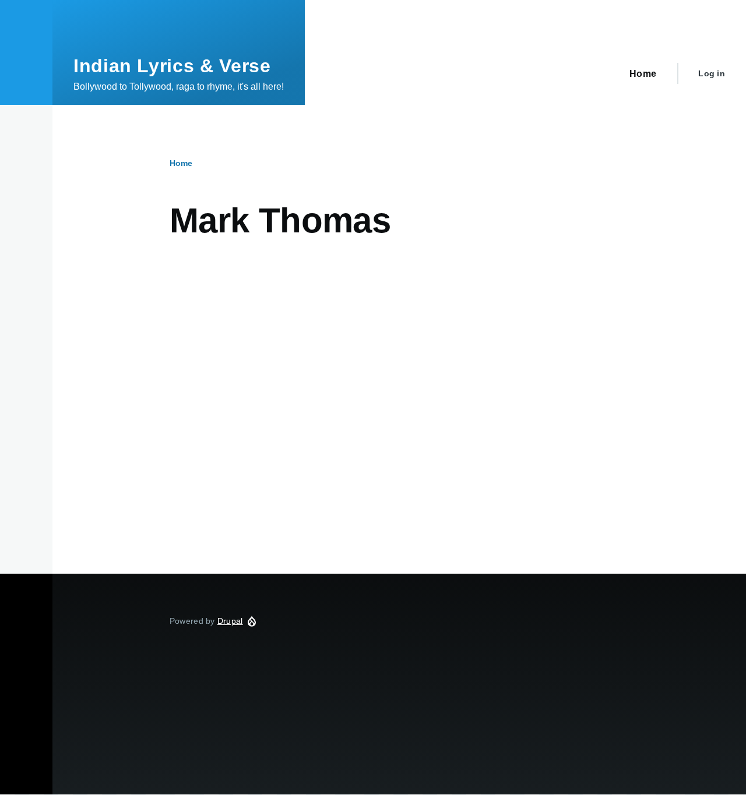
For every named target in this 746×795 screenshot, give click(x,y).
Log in (711, 73)
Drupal (230, 621)
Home (181, 163)
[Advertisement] (399, 360)
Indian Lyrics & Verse (171, 65)
